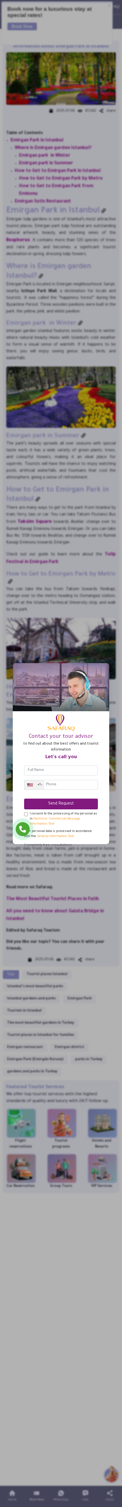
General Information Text (55, 836)
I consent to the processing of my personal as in (63, 819)
